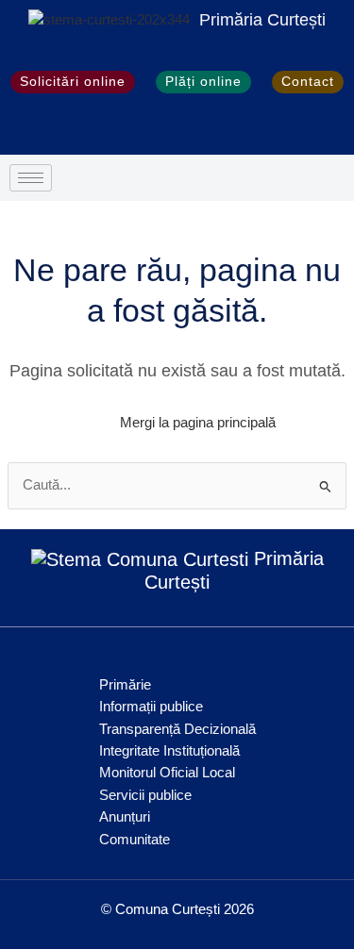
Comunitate (134, 839)
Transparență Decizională (177, 729)
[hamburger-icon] (30, 177)
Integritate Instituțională (169, 750)
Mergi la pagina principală (198, 422)
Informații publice (151, 706)
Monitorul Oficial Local (167, 772)
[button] (20, 129)
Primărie (125, 684)
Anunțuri (124, 816)
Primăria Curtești (262, 19)
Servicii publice (145, 795)
